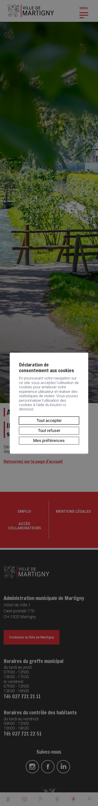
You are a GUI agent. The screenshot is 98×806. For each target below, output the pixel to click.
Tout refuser (49, 430)
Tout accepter (49, 420)
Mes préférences (49, 440)
